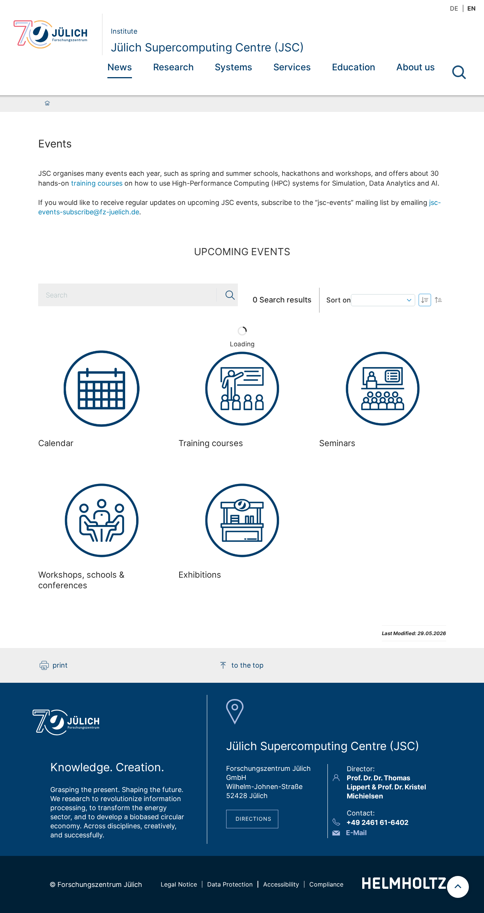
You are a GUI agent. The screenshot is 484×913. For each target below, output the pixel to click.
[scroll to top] (458, 887)
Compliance (326, 884)
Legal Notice (179, 884)
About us (415, 67)
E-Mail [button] (356, 833)
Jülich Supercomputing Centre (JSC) (207, 47)
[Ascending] (425, 300)
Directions (253, 818)
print (60, 665)
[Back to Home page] (54, 34)
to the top (247, 665)
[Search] (459, 72)
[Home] (47, 103)
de (454, 8)
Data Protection (230, 884)
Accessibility (281, 884)
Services (292, 67)
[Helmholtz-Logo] (404, 886)
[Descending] (438, 300)
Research (173, 67)
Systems (233, 67)
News (119, 67)
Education (353, 67)
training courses (97, 183)
